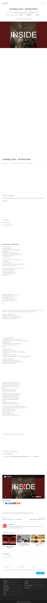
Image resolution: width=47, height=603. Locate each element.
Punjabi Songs (6, 585)
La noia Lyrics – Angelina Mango (37, 544)
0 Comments (14, 13)
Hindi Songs (20, 456)
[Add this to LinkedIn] (10, 503)
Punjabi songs (15, 456)
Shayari (4, 592)
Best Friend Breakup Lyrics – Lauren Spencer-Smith (23, 544)
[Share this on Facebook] (6, 503)
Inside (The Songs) (37, 15)
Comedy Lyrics (21, 15)
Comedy (16, 15)
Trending (35, 12)
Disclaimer (26, 583)
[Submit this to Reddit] (17, 503)
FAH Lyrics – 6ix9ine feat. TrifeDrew (9, 547)
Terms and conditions (28, 585)
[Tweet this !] (8, 503)
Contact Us (26, 581)
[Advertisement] (23, 61)
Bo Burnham (12, 15)
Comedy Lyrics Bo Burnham (29, 15)
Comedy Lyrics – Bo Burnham (27, 18)
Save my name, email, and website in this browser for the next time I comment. (19, 569)
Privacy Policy (26, 587)
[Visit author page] (4, 525)
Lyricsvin (10, 12)
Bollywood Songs (6, 587)
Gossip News (5, 589)
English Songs (30, 12)
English (25, 456)
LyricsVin (5, 3)
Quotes (4, 594)
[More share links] (19, 503)
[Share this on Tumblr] (15, 503)
